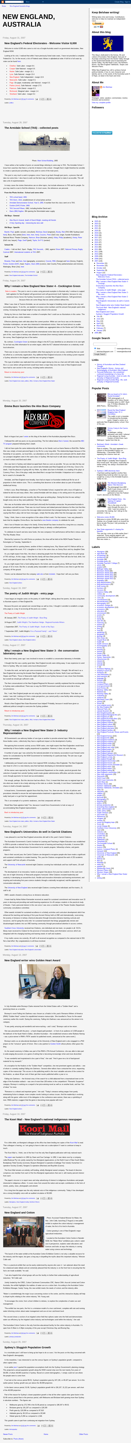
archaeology (101, 555)
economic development (105, 607)
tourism (99, 847)
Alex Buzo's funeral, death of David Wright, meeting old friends (33, 220)
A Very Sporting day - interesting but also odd (26, 223)
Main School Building (45, 161)
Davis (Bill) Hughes (17, 211)
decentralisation (103, 602)
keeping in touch (103, 671)
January (100, 330)
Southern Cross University (14, 928)
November (101, 266)
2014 (97, 245)
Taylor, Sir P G (37, 240)
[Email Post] (36, 99)
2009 (97, 256)
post (15, 1367)
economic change (103, 605)
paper (9, 1157)
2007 (97, 261)
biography (100, 580)
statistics (100, 832)
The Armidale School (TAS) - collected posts (31, 127)
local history (101, 688)
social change (102, 826)
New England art (103, 717)
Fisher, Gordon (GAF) (11, 264)
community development (106, 596)
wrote (26, 436)
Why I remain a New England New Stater (42, 381)
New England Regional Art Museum (110, 755)
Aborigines (12, 1202)
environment (101, 613)
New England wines (104, 767)
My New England (103, 707)
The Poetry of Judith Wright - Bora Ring (111, 458)
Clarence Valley (102, 592)
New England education (16, 275)
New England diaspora (105, 726)
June (99, 319)
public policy (101, 811)
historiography (102, 646)
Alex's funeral (63, 441)
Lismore (100, 682)
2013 (97, 247)
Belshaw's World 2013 (105, 578)
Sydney (100, 838)
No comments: (31, 272)
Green (21, 342)
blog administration (104, 582)
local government (103, 686)
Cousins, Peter (45, 235)
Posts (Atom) (18, 1439)
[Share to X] (45, 99)
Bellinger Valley (102, 569)
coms (99, 598)
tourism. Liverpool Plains (106, 849)
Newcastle (101, 776)
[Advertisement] (47, 112)
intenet (99, 661)
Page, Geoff (22, 240)
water (99, 864)
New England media (23, 1202)
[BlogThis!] (43, 99)
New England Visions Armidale (108, 765)
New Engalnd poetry (104, 713)
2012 (97, 249)
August (99, 273)
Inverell (99, 665)
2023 (97, 224)
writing (99, 878)
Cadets (7, 249)
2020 (97, 231)
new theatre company (51, 520)
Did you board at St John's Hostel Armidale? (117, 395)
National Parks (102, 709)
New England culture (15, 640)
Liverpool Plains (103, 684)
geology (100, 636)
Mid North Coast (103, 699)
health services (102, 644)
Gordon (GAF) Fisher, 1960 (20, 206)
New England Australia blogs (20, 6)
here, (33, 235)
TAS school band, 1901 (18, 197)
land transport (102, 676)
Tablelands (101, 839)
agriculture (101, 554)
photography (101, 799)
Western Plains (102, 870)
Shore (58, 249)
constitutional (102, 600)
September (101, 270)
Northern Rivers (35, 1202)
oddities (100, 793)
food (98, 630)
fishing (99, 626)
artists (99, 565)
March (99, 326)
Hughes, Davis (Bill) (32, 264)
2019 (97, 233)
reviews (100, 820)
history (99, 648)
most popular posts (104, 705)
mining (99, 701)
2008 (97, 259)
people (99, 795)
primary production (15, 1336)
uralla (99, 857)
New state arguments (105, 774)
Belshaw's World (103, 571)
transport (100, 851)
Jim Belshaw (107, 87)
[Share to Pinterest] (50, 99)
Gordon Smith (55, 1044)
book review (101, 586)
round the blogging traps (106, 822)
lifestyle (100, 680)
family (99, 619)
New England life (103, 738)
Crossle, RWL (51, 261)
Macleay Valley (102, 690)
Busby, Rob (60, 232)
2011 (97, 252)
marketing (100, 696)
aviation (100, 567)
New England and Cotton (19, 1212)
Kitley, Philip (58, 237)
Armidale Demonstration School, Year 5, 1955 (26, 203)
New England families (105, 730)
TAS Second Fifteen (17, 208)
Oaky (99, 790)
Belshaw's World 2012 (105, 577)
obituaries (100, 792)
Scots (99, 824)
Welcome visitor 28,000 (105, 517)
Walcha (99, 859)
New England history (104, 736)
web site (40, 574)
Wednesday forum (103, 868)
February (100, 328)
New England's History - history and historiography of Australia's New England (112, 369)
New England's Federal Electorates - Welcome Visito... (109, 276)
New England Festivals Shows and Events (112, 732)
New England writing (104, 770)
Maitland (100, 692)
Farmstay (100, 623)
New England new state (16, 381)
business (100, 588)
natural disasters (103, 711)
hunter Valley (102, 655)
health (99, 642)
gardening (100, 632)
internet (99, 663)
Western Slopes (103, 872)
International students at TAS (25, 252)
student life (101, 836)
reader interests (102, 813)
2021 (97, 228)
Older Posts (83, 1434)
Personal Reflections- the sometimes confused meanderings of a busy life (110, 373)
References (101, 816)
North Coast (101, 778)
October (100, 268)
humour (99, 651)
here (19, 61)
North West (101, 782)
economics (101, 609)
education (100, 611)
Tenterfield (101, 841)
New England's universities (33, 949)
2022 (97, 226)
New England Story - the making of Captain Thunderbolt (117, 501)
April (98, 323)
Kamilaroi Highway (104, 669)
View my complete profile (101, 103)
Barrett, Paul (9, 232)
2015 (97, 242)
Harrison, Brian (34, 237)
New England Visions (105, 763)
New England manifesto (105, 740)
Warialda (100, 863)
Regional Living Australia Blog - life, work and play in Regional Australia (112, 381)
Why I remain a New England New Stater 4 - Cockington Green (42, 286)
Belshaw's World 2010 (105, 573)
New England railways (105, 753)
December (101, 263)
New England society (105, 757)
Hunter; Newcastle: (104, 657)
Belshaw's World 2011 (105, 575)
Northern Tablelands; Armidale (108, 788)
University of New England (18, 888)
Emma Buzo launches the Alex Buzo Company (32, 406)
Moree (99, 703)
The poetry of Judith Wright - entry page (28, 593)
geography (101, 634)
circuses (100, 590)
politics (11, 103)
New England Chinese (105, 722)
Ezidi (99, 617)
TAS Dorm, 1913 (16, 200)
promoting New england (105, 807)
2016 (97, 240)
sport (99, 830)
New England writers (15, 583)
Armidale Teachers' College (107, 563)
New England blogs (104, 721)
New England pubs (104, 751)
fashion (99, 625)
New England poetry (104, 749)
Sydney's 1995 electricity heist (108, 471)
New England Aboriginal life (107, 715)
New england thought (104, 759)
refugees (100, 818)
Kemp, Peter (77, 237)
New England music (104, 745)
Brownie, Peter (9, 261)
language (100, 678)
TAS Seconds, (38, 249)
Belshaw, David (42, 232)
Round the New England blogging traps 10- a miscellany (116, 412)
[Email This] (40, 99)
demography (13, 1429)
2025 (97, 221)
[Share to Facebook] (48, 99)
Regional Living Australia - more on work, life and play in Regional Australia (113, 377)
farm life (100, 621)
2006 (97, 333)
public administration (104, 809)
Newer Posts (8, 1434)
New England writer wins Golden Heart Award (32, 960)
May (98, 321)
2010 (97, 254)
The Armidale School (31, 275)
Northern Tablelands (104, 786)
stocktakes (101, 834)
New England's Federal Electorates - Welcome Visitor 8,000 (40, 43)
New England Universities (106, 761)
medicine (100, 697)
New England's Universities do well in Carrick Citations (38, 831)
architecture (101, 557)
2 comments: (30, 946)
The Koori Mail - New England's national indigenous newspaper (43, 1119)
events (99, 615)
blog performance (103, 584)
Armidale (100, 559)
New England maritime (105, 742)
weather (100, 866)
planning (100, 801)
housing (100, 649)
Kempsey (100, 673)
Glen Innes (101, 638)
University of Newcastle (17, 865)
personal (100, 797)
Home (4, 6)
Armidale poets (102, 561)
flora (98, 628)
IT (98, 667)
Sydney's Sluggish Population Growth (27, 1347)
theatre (99, 845)
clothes (99, 594)
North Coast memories (105, 780)
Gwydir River (101, 640)
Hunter (99, 653)
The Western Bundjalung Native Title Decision (117, 484)
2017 (97, 237)
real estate (101, 815)
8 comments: (30, 99)
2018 (97, 235)
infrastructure (102, 659)
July (98, 316)
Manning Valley (102, 694)
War (98, 861)
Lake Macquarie (103, 674)
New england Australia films (107, 719)
